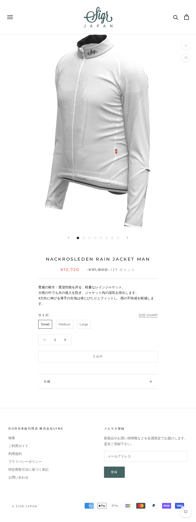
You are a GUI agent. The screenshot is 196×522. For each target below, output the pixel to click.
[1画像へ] (78, 238)
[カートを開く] (186, 17)
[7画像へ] (112, 238)
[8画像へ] (118, 238)
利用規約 (15, 454)
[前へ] (68, 238)
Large (84, 324)
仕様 (47, 381)
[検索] (175, 17)
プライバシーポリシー (25, 461)
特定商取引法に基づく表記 (28, 469)
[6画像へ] (106, 238)
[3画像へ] (89, 238)
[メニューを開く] (10, 17)
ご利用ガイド (18, 446)
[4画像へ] (95, 238)
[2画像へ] (83, 238)
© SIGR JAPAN (24, 506)
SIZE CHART (148, 315)
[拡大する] (186, 45)
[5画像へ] (101, 238)
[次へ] (127, 238)
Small (45, 324)
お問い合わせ (18, 477)
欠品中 (98, 356)
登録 (114, 472)
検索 (11, 438)
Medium (65, 324)
